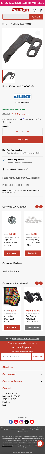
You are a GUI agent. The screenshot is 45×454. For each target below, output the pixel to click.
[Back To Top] (41, 450)
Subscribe (37, 356)
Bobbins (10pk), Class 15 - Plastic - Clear (33, 242)
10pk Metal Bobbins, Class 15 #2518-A (11, 242)
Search (37, 17)
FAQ (4, 405)
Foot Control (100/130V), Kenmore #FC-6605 (32, 320)
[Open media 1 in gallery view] (37, 32)
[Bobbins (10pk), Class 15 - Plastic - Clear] (33, 234)
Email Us (6, 402)
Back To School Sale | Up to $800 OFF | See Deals (22, 3)
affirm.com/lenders (31, 438)
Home (4, 24)
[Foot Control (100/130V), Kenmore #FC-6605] (33, 309)
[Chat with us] (34, 10)
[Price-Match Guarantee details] (27, 169)
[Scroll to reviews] (22, 91)
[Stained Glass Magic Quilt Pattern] (11, 309)
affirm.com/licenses (7, 446)
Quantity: (6, 126)
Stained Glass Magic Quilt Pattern (10, 319)
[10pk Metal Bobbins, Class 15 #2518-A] (11, 234)
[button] (3, 10)
